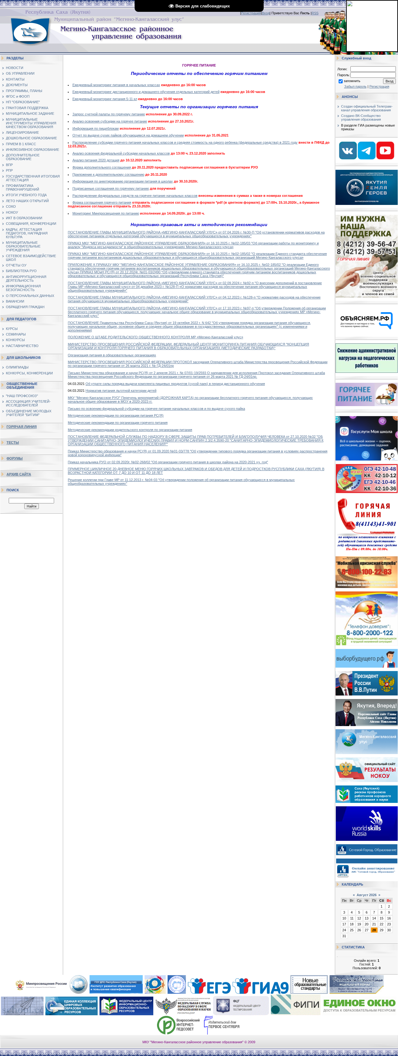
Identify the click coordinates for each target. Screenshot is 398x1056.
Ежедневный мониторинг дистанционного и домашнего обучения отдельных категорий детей (146, 92)
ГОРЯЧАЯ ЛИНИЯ (22, 426)
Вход (266, 13)
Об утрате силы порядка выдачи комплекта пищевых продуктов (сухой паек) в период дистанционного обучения (175, 384)
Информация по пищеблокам (95, 128)
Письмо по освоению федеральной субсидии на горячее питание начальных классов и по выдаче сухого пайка (156, 408)
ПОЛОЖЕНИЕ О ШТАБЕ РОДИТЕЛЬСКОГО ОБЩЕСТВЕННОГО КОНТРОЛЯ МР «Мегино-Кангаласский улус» (155, 337)
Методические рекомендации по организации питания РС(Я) (116, 415)
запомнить (352, 81)
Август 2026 (367, 895)
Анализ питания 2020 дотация (95, 160)
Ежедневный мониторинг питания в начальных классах (116, 85)
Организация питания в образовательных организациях (112, 355)
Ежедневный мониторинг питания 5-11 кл (104, 99)
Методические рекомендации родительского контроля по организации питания (130, 430)
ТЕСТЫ (13, 442)
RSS (315, 13)
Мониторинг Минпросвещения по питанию (105, 213)
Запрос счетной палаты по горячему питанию (108, 114)
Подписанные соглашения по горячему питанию (110, 188)
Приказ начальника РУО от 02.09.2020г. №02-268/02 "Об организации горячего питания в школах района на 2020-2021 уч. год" (168, 462)
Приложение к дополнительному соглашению (108, 174)
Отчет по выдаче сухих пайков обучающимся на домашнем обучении (128, 135)
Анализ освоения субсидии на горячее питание (109, 121)
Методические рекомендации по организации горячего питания (118, 422)
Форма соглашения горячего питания (101, 202)
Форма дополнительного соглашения (101, 167)
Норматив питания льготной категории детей (121, 390)
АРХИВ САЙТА (19, 474)
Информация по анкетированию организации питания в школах (122, 181)
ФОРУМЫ (15, 458)
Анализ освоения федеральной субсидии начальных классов (121, 153)
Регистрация (251, 13)
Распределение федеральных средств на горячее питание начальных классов (134, 195)
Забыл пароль (355, 86)
